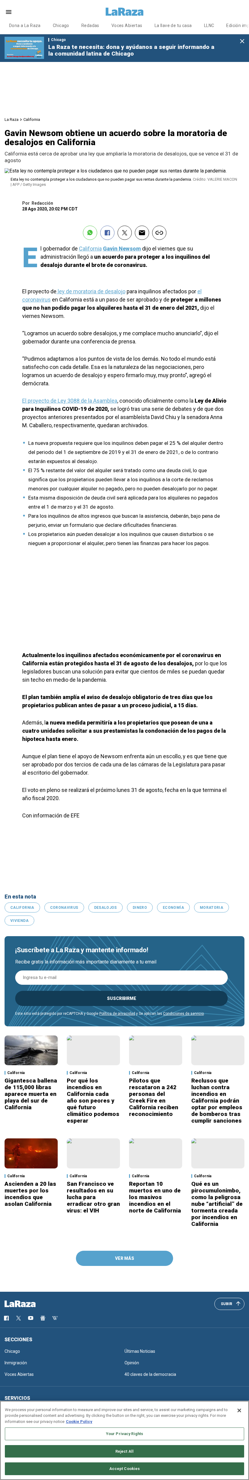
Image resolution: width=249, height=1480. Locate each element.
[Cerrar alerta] (242, 41)
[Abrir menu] (8, 12)
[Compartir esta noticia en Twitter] (125, 233)
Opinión (131, 1362)
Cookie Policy (79, 1421)
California (31, 119)
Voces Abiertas (126, 25)
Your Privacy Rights (124, 1433)
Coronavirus (64, 907)
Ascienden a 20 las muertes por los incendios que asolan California (30, 1193)
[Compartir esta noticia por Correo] (142, 233)
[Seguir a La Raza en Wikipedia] (55, 1318)
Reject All (124, 1451)
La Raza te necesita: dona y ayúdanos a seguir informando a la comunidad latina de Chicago (131, 50)
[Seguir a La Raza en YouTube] (31, 1318)
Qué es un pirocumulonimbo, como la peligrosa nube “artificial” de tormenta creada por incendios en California (217, 1203)
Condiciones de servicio (183, 1013)
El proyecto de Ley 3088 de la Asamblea (69, 400)
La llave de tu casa (173, 25)
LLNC (209, 25)
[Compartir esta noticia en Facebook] (107, 233)
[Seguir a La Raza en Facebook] (6, 1318)
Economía (173, 907)
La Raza (12, 119)
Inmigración (16, 1362)
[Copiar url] (159, 233)
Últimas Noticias (139, 1351)
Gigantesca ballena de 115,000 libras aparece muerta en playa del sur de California (31, 1094)
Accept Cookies (124, 1468)
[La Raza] (124, 11)
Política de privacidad (117, 1013)
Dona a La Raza (25, 25)
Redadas (90, 25)
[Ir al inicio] (29, 1304)
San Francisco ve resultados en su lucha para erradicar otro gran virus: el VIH (93, 1197)
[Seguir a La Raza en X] (18, 1318)
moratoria (211, 907)
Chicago (61, 25)
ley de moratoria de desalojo (90, 291)
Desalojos (105, 907)
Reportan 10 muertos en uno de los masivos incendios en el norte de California (155, 1197)
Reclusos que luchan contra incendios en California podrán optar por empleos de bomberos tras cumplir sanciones (216, 1100)
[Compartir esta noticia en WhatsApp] (90, 233)
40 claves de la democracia (150, 1374)
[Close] (239, 1410)
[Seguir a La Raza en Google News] (43, 1318)
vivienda (19, 921)
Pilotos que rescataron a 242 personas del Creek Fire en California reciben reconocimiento (153, 1097)
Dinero (140, 907)
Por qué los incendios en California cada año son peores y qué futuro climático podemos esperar (93, 1100)
